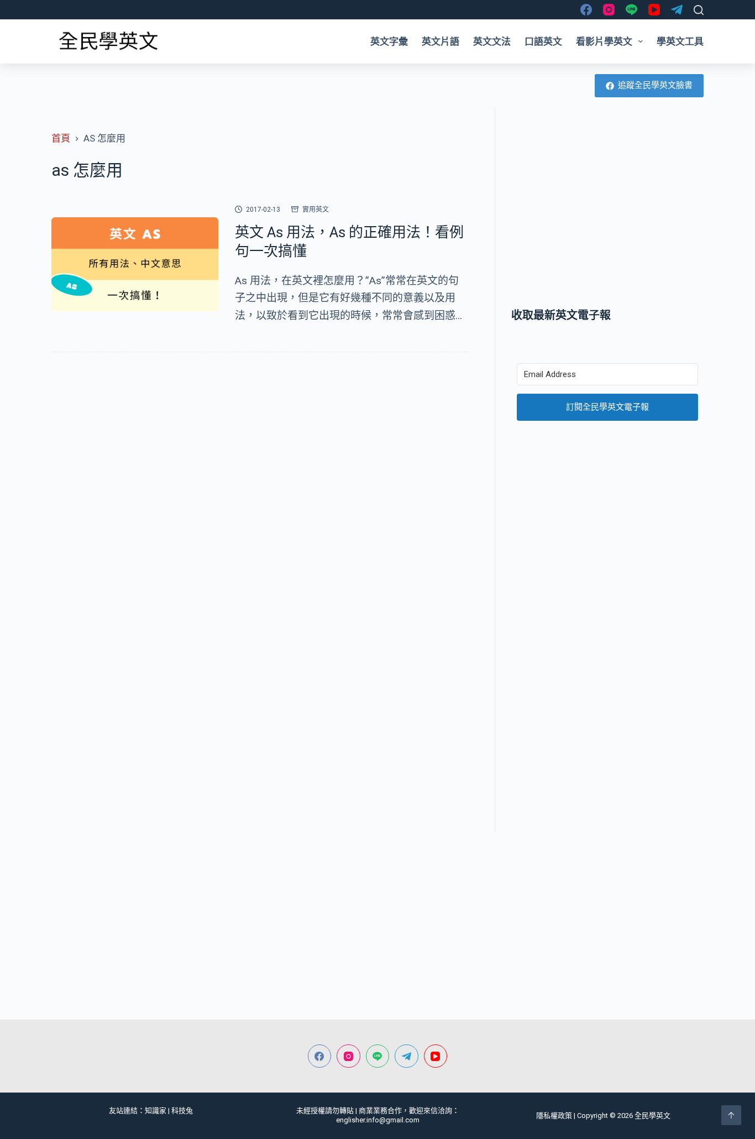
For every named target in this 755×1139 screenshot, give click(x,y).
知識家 (155, 1110)
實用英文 (315, 209)
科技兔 (182, 1110)
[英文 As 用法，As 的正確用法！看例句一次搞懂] (134, 264)
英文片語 (440, 41)
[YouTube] (654, 9)
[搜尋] (699, 10)
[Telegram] (677, 9)
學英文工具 (680, 41)
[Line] (631, 9)
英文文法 (492, 41)
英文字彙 (389, 41)
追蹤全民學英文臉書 (655, 85)
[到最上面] (731, 1115)
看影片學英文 (604, 41)
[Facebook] (586, 9)
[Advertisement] (607, 207)
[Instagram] (609, 9)
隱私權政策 (554, 1115)
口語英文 (543, 41)
